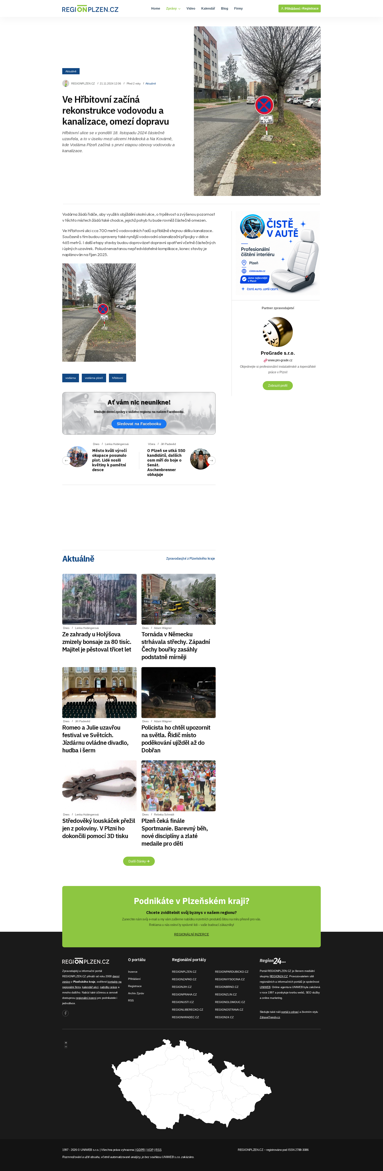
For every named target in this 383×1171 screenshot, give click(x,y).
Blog (224, 8)
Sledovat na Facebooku (139, 424)
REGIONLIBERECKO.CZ (187, 1009)
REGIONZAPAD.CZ (184, 979)
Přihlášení (134, 978)
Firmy (238, 8)
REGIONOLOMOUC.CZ (230, 1002)
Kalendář (208, 8)
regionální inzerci (86, 997)
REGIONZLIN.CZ (226, 994)
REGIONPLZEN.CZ (83, 83)
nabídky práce (108, 987)
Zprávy (172, 8)
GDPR (140, 1149)
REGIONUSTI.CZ (183, 1002)
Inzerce (132, 971)
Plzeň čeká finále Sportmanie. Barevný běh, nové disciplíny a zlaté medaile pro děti (174, 832)
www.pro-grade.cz (280, 360)
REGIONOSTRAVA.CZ (229, 1009)
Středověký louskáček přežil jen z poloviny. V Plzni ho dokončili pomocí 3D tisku (98, 828)
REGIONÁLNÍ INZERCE (191, 934)
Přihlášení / (292, 8)
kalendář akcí (90, 987)
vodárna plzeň (94, 377)
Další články (137, 861)
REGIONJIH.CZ (182, 986)
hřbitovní (117, 377)
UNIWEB (265, 987)
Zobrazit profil (277, 385)
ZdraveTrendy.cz (270, 1017)
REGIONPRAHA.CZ (184, 994)
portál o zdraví (290, 1011)
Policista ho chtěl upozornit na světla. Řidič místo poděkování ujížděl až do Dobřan (175, 738)
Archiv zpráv (136, 993)
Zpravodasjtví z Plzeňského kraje (190, 558)
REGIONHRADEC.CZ (185, 1017)
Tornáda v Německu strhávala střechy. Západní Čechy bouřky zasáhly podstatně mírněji (175, 645)
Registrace (310, 8)
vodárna (70, 377)
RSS (131, 1000)
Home (155, 8)
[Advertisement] (139, 516)
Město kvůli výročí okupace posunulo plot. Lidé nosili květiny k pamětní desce (109, 460)
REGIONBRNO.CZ (227, 986)
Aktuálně (70, 71)
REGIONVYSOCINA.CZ (230, 979)
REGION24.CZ (224, 1017)
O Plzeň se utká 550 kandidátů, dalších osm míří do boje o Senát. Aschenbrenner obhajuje (166, 462)
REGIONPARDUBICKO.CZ (232, 971)
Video (191, 8)
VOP (150, 1149)
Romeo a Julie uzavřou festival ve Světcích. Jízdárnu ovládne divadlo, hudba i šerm (95, 738)
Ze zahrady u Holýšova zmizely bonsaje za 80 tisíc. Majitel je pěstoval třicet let (96, 641)
